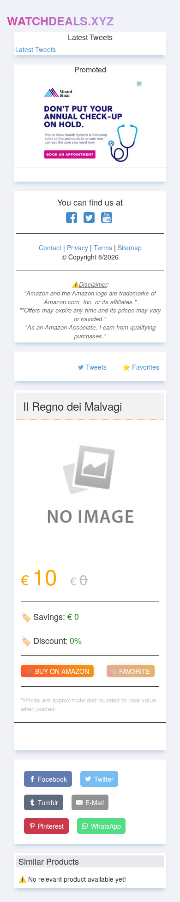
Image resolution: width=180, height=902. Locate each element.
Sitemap (130, 247)
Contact (50, 247)
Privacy (77, 247)
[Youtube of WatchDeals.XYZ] (106, 219)
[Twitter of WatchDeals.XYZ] (89, 219)
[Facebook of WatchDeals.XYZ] (71, 219)
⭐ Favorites (140, 366)
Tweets (96, 366)
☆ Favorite (130, 671)
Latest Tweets (35, 49)
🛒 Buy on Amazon (57, 671)
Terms (103, 247)
